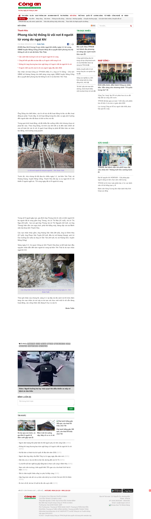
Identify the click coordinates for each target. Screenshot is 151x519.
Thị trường (64, 15)
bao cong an (43, 346)
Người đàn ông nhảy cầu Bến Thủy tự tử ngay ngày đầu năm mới (41, 456)
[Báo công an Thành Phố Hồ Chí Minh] (29, 5)
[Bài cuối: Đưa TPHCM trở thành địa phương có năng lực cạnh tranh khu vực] (86, 39)
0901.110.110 (66, 490)
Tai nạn (43, 344)
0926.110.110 (56, 490)
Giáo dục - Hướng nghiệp (74, 18)
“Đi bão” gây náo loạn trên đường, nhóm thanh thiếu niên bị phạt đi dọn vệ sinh (85, 89)
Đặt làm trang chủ (28, 490)
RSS (93, 25)
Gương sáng (98, 15)
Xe (122, 15)
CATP (68, 344)
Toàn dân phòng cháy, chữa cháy (54, 21)
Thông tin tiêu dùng (58, 18)
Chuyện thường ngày (90, 18)
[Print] (73, 44)
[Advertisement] (90, 7)
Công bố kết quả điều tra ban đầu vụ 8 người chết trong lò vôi (40, 60)
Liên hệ (40, 490)
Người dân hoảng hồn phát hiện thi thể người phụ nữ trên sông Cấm (42, 443)
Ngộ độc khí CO (59, 344)
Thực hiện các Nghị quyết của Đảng (77, 21)
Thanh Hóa (31, 344)
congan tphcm (33, 346)
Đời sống (73, 15)
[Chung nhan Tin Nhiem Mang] (119, 505)
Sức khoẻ (47, 18)
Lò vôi (38, 344)
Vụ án (32, 15)
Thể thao (81, 15)
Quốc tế (89, 15)
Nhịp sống (39, 18)
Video (126, 15)
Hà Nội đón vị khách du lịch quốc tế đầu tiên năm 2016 (37, 452)
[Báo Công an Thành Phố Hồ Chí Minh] (19, 15)
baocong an (23, 346)
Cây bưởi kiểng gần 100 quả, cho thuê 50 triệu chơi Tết (65, 431)
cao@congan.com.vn (123, 503)
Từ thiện (107, 15)
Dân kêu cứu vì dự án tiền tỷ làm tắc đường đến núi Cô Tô (39, 460)
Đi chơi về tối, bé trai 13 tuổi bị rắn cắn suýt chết (35, 483)
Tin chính (25, 15)
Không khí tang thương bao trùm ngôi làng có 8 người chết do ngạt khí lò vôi (45, 64)
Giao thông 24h (40, 15)
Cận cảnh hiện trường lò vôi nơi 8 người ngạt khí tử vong (38, 57)
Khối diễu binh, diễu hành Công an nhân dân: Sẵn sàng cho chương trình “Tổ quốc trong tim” (115, 87)
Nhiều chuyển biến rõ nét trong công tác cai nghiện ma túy (86, 71)
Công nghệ (116, 15)
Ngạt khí (50, 344)
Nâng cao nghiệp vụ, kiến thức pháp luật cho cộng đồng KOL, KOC (85, 80)
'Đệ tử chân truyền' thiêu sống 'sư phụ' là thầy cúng (36, 473)
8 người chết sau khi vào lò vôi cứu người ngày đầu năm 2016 (40, 68)
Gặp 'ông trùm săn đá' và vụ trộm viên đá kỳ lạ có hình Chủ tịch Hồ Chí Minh (45, 477)
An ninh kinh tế (53, 15)
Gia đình (31, 18)
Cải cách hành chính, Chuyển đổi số (110, 18)
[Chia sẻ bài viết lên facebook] (68, 44)
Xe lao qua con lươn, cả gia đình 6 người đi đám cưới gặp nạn (26, 435)
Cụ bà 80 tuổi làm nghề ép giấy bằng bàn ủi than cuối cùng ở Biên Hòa (43, 464)
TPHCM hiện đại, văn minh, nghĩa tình (30, 21)
